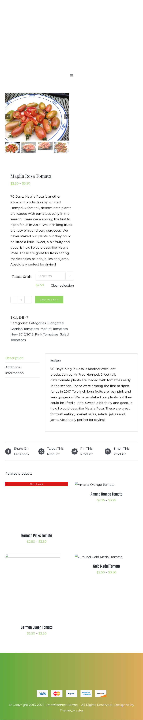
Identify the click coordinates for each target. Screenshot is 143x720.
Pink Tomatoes (46, 334)
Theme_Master (71, 710)
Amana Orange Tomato (106, 494)
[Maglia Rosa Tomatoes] (37, 117)
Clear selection (62, 285)
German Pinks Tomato (36, 535)
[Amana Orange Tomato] (95, 485)
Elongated (55, 323)
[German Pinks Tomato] (36, 485)
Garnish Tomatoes (24, 329)
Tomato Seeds (21, 276)
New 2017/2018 (21, 334)
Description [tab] (14, 358)
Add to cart (49, 299)
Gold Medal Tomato (106, 566)
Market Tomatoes (54, 329)
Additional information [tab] (14, 370)
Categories (37, 323)
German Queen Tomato (36, 627)
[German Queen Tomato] (32, 557)
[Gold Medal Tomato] (98, 557)
